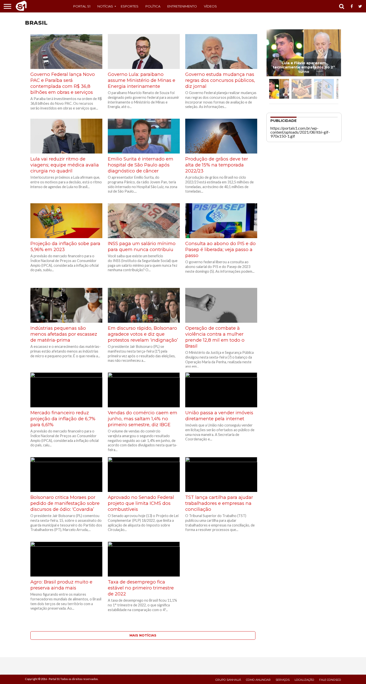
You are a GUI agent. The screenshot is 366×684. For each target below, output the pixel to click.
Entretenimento (182, 6)
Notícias (105, 6)
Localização (304, 680)
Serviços (283, 680)
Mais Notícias (142, 635)
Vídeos (210, 6)
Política (152, 6)
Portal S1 (81, 6)
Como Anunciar (258, 680)
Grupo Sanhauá (228, 680)
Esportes (129, 6)
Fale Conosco (330, 680)
